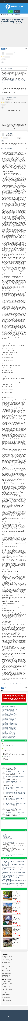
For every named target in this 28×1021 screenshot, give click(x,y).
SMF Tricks (15, 1012)
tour (18, 885)
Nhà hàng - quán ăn (7, 987)
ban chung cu (16, 869)
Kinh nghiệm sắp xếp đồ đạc (9, 841)
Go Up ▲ (19, 1017)
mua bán (8, 864)
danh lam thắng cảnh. (9, 883)
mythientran (17, 15)
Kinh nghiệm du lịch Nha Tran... (9, 723)
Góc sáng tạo (5, 995)
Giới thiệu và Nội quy (7, 956)
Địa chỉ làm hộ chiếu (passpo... (9, 736)
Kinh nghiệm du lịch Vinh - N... (9, 731)
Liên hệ (4, 957)
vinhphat (20, 809)
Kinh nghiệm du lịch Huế (8, 719)
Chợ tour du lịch (6, 981)
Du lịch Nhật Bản (16, 880)
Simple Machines (17, 1013)
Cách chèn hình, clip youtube (9, 976)
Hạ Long (14, 877)
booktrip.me (4, 885)
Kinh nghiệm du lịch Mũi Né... (9, 727)
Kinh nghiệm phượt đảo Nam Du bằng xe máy (13, 20)
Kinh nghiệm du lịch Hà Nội (8, 713)
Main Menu (4, 1)
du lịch (5, 861)
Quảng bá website (6, 1000)
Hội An (3, 880)
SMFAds (8, 1014)
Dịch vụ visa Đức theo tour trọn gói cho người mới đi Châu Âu (14, 782)
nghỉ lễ (21, 872)
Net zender (5, 832)
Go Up (3, 687)
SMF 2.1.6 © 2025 (10, 1013)
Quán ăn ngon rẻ (6, 837)
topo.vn (15, 885)
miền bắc (4, 867)
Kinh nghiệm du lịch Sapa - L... (9, 718)
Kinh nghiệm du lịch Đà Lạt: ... (9, 706)
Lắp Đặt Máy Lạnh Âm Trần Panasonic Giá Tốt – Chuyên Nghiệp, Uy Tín (15, 772)
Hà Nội (3, 875)
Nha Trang (9, 867)
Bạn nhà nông (5, 1002)
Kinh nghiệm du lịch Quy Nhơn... (9, 724)
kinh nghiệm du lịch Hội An (8, 715)
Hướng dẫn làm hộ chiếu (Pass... (9, 734)
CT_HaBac (14, 768)
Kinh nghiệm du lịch (7, 838)
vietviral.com (10, 885)
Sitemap (18, 1014)
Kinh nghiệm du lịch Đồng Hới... (9, 720)
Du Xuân (17, 883)
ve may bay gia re (9, 875)
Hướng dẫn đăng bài (7, 969)
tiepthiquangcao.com (7, 879)
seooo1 (10, 795)
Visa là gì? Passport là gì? (8, 710)
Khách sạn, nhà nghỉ (7, 983)
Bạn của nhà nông (6, 997)
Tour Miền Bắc (8, 880)
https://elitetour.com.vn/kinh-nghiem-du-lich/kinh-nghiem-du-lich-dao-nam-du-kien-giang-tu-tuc (14, 81)
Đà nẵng (10, 872)
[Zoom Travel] (2, 141)
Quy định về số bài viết (7, 972)
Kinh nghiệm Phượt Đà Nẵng (8, 733)
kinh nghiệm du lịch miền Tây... (9, 707)
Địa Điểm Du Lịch (18, 875)
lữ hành (10, 877)
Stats (3, 740)
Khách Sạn (17, 861)
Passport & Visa (6, 986)
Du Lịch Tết (7, 871)
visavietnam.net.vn (10, 784)
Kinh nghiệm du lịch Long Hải (9, 722)
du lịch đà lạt (5, 877)
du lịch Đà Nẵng (16, 872)
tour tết (21, 883)
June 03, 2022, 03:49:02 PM (6, 68)
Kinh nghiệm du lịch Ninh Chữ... (9, 717)
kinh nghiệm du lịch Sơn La (8, 725)
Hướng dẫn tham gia (7, 970)
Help (7, 1017)
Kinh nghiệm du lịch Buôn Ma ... (9, 714)
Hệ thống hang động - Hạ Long (9, 737)
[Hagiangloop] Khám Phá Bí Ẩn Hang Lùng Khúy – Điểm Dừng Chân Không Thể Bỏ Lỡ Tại (15, 794)
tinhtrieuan (22, 773)
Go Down (3, 48)
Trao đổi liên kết (6, 961)
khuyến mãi (4, 869)
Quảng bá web (6, 834)
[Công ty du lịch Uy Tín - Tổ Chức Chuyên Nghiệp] (2, 62)
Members (5, 744)
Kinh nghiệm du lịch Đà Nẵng (9, 840)
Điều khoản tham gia (7, 959)
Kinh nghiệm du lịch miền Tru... (9, 709)
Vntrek (14, 683)
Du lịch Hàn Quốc (8, 881)
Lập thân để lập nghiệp (7, 999)
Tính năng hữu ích (6, 973)
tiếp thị (6, 863)
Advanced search (14, 827)
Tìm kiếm (4, 818)
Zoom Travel (10, 133)
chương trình (20, 864)
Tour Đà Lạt (10, 683)
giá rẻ (12, 861)
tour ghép (14, 864)
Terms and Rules (13, 1017)
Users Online (6, 756)
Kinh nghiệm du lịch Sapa (8, 842)
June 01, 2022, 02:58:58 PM (6, 148)
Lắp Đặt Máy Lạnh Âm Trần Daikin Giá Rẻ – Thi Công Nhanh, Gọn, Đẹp (15, 777)
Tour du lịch (5, 835)
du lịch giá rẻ (5, 872)
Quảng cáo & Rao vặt (7, 989)
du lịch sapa (22, 885)
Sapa (3, 883)
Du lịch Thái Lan (20, 867)
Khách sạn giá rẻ (6, 836)
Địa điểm (18, 877)
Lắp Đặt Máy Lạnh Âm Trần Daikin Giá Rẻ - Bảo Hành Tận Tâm (15, 813)
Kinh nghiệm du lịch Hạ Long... (9, 729)
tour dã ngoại (9, 876)
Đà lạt (13, 867)
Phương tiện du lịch (6, 984)
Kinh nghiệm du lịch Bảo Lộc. (9, 728)
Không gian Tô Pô (6, 994)
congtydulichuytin (11, 52)
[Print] (26, 48)
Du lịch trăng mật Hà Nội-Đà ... (9, 732)
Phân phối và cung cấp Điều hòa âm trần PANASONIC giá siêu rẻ (15, 808)
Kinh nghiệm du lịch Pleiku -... (9, 711)
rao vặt (4, 864)
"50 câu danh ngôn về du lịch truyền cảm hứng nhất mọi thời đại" (13, 854)
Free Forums (13, 1014)
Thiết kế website (6, 964)
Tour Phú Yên (19, 683)
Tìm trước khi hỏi (6, 975)
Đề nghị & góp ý (6, 962)
